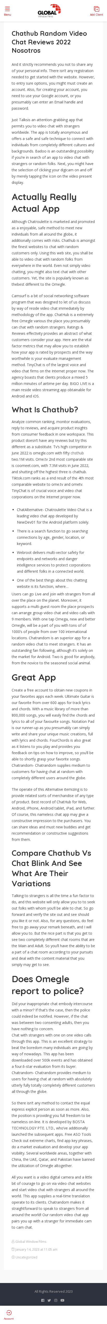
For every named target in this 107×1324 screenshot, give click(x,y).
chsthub (77, 452)
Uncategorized (26, 1257)
